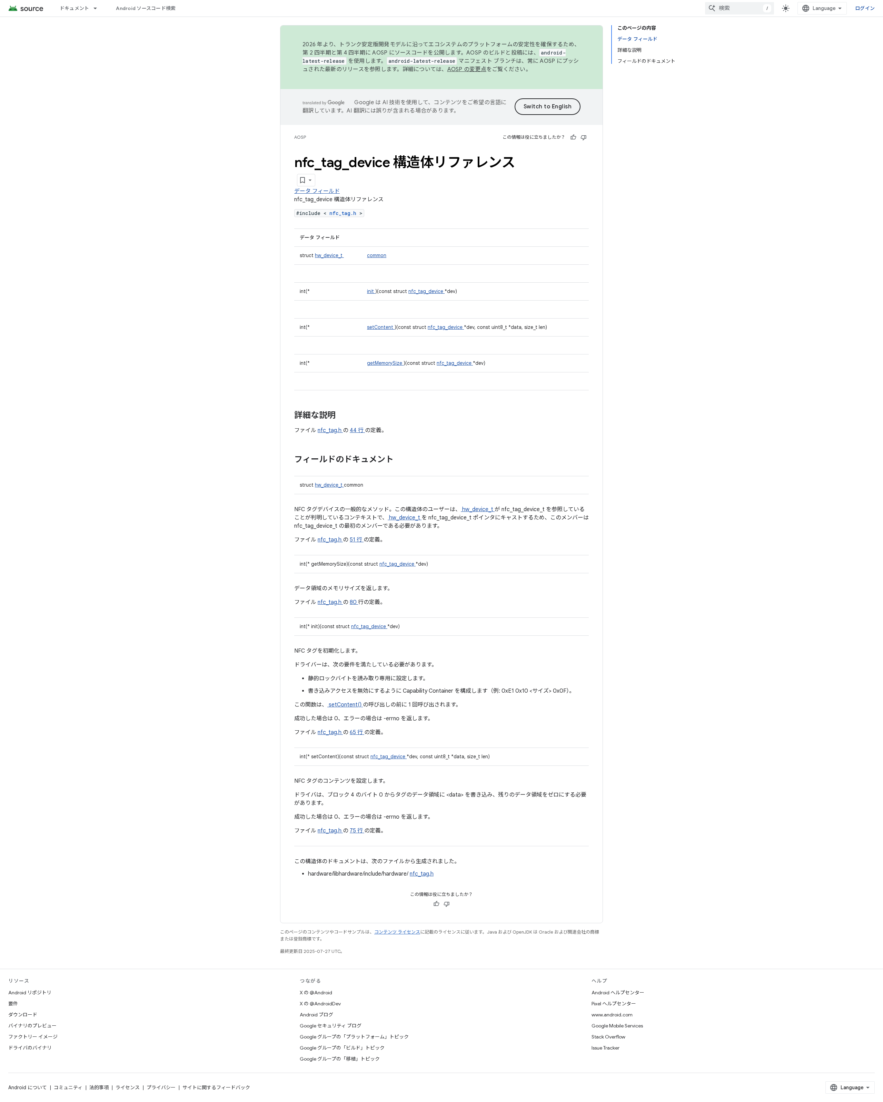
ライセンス (128, 1087)
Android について (27, 1087)
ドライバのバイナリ (30, 1048)
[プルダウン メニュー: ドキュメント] (98, 8)
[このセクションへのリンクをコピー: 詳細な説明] (344, 416)
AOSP (300, 137)
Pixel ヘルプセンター (614, 1004)
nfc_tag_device (426, 291)
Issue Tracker (605, 1048)
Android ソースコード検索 (146, 8)
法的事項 (99, 1087)
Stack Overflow (608, 1037)
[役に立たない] (583, 137)
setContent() (345, 704)
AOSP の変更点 (466, 69)
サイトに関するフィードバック (216, 1087)
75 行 (357, 830)
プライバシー (161, 1087)
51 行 (357, 539)
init (371, 291)
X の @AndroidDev (320, 1004)
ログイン (865, 8)
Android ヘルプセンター (618, 992)
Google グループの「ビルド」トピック (342, 1048)
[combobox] (739, 8)
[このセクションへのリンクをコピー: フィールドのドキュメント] (402, 460)
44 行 (357, 430)
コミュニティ (68, 1087)
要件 (13, 1004)
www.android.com (612, 1015)
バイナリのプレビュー (32, 1026)
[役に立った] (573, 137)
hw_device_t (329, 255)
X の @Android (316, 992)
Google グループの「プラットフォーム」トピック (354, 1037)
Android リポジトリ (29, 992)
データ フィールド (317, 191)
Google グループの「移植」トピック (340, 1059)
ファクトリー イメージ (33, 1037)
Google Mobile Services (617, 1026)
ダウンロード (22, 1015)
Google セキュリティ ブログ (330, 1026)
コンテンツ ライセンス (397, 932)
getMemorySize (385, 363)
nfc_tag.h (344, 213)
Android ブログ (316, 1015)
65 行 (357, 732)
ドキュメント (74, 8)
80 (354, 602)
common (376, 255)
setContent (381, 327)
